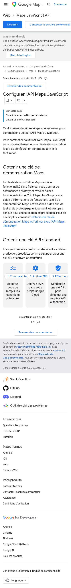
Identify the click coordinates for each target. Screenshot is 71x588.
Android (7, 452)
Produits (19, 66)
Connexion (60, 4)
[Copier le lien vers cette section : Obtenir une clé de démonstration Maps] (48, 173)
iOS (5, 458)
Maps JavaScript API (33, 15)
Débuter (12, 24)
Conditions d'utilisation (16, 503)
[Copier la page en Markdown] (18, 100)
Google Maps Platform (41, 66)
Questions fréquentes (15, 425)
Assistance (9, 497)
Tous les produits (12, 556)
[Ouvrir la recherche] (49, 4)
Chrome (7, 532)
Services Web (10, 470)
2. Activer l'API (39, 276)
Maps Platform (38, 4)
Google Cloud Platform (16, 544)
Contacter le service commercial (21, 491)
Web (7, 15)
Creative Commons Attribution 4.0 (32, 346)
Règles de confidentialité (46, 570)
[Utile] (40, 78)
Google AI (8, 550)
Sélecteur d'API (11, 431)
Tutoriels (8, 436)
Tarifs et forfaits (12, 486)
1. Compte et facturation (22, 276)
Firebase (8, 538)
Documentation (16, 71)
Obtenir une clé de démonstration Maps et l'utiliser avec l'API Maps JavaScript (34, 221)
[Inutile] (45, 78)
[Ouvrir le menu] (5, 4)
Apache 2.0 (59, 350)
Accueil (7, 66)
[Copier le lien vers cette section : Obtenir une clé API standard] (64, 240)
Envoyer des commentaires (24, 86)
